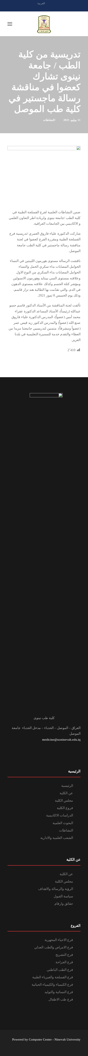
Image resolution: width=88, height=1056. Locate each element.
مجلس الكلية (64, 800)
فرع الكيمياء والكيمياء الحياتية (52, 984)
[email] (36, 8)
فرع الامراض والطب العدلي (53, 947)
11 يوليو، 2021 (72, 120)
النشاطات (49, 120)
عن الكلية (66, 793)
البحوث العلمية (63, 823)
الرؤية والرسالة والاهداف (55, 889)
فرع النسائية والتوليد (58, 992)
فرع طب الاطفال (60, 999)
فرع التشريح (64, 954)
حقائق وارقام (63, 903)
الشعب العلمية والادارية (56, 838)
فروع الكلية (65, 808)
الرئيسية (67, 785)
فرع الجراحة (64, 962)
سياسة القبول (63, 896)
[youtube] (51, 8)
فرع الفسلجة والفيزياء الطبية (52, 977)
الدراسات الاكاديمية (59, 815)
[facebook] (44, 8)
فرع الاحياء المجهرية (59, 940)
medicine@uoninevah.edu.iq (61, 739)
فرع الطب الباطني (60, 969)
